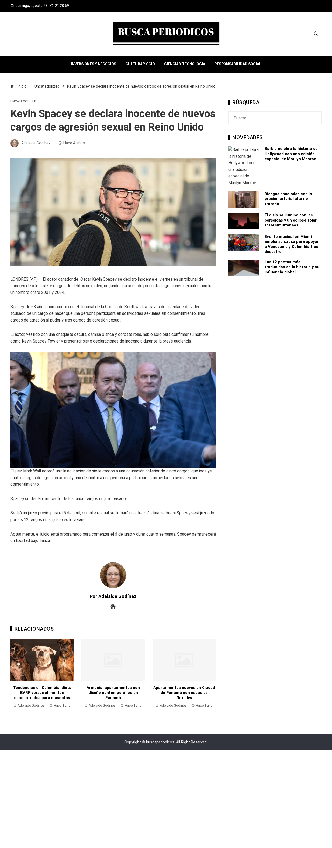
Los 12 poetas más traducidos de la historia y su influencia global (292, 267)
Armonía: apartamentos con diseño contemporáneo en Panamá (113, 692)
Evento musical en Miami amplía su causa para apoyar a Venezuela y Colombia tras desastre (292, 244)
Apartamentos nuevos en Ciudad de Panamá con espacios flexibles (184, 692)
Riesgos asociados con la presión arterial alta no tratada (288, 198)
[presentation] (15, 676)
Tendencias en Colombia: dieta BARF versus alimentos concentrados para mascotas (42, 692)
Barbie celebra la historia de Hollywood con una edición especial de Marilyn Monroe (291, 153)
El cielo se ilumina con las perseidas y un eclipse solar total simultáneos (291, 220)
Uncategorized (23, 101)
